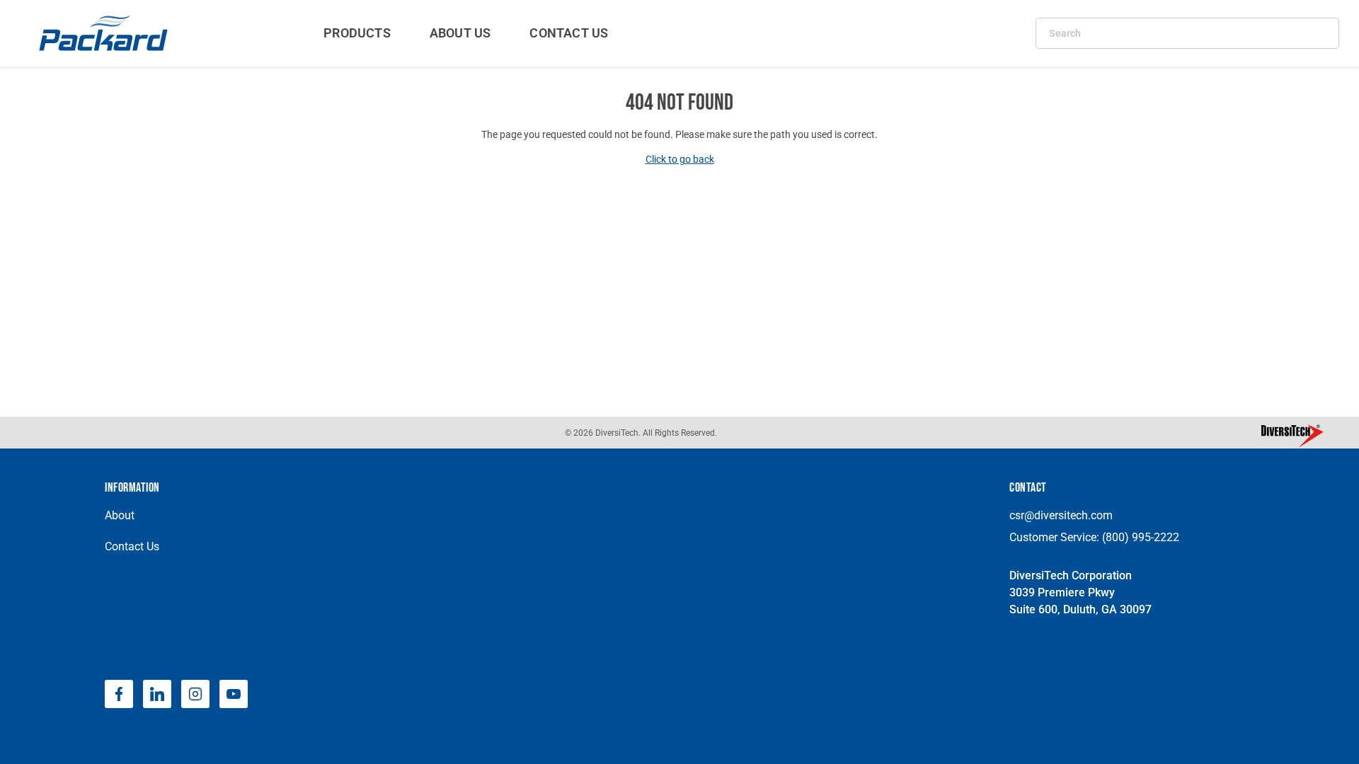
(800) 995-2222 (1140, 537)
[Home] (105, 33)
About (119, 515)
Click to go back (680, 159)
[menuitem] (357, 33)
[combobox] (1187, 33)
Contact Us (132, 546)
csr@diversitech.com (1061, 515)
